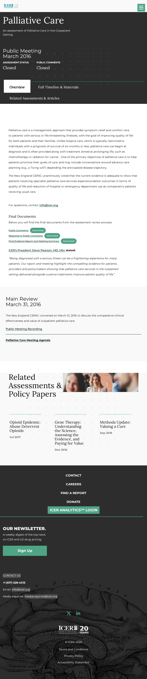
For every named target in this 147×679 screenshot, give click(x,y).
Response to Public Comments (26, 235)
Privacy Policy (73, 655)
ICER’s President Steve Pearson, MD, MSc (37, 250)
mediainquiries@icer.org (40, 596)
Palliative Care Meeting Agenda (28, 340)
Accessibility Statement (73, 662)
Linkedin (78, 613)
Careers (73, 484)
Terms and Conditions (73, 649)
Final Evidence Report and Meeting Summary (34, 241)
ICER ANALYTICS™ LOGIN (73, 510)
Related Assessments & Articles (34, 98)
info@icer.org (48, 205)
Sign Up (25, 550)
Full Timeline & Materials (58, 87)
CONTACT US (12, 575)
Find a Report (73, 493)
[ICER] (73, 629)
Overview (17, 87)
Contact (73, 475)
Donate (73, 502)
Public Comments (19, 230)
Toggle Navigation (143, 8)
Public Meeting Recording (24, 329)
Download (38, 230)
